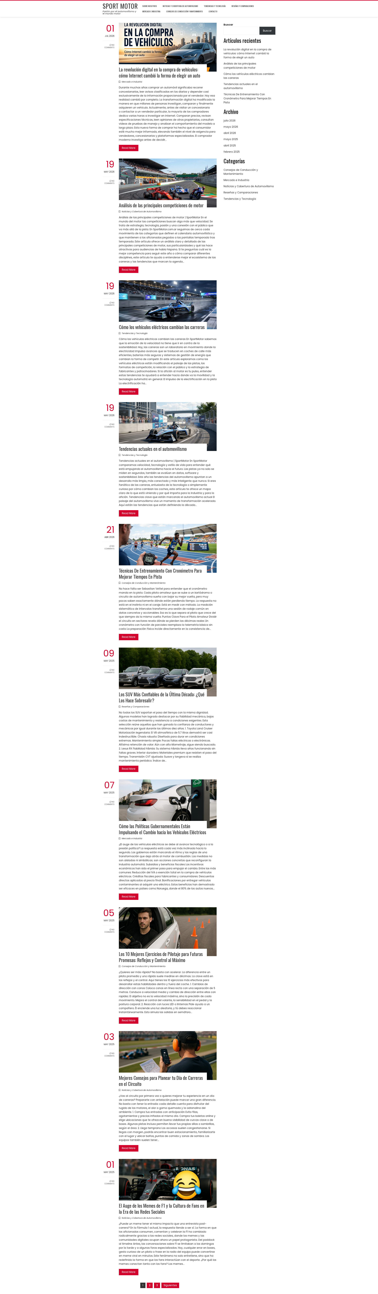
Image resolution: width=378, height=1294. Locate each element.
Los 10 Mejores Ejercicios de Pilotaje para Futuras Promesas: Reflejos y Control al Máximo (161, 956)
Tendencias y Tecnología (215, 6)
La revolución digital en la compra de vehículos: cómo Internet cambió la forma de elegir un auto (159, 72)
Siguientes (170, 1285)
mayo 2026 (231, 127)
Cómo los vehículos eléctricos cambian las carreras (162, 326)
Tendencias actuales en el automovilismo (153, 448)
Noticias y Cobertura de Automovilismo (180, 6)
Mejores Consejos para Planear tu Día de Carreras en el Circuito (161, 1080)
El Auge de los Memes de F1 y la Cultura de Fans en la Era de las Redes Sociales (161, 1208)
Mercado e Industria (151, 11)
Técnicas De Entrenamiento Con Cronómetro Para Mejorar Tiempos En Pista (160, 573)
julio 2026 (230, 120)
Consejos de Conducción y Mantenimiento (184, 11)
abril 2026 (230, 133)
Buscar (228, 24)
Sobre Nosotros (149, 6)
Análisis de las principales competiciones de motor (161, 205)
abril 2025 (230, 145)
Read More (128, 148)
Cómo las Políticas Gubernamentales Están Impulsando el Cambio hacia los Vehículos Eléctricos (162, 829)
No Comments (109, 46)
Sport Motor (120, 5)
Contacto (213, 11)
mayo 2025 (231, 139)
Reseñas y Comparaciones (243, 6)
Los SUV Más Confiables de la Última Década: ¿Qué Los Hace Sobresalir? (162, 697)
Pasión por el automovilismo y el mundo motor (119, 12)
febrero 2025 (232, 152)
